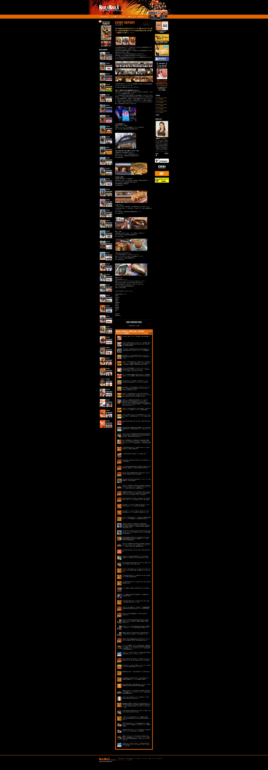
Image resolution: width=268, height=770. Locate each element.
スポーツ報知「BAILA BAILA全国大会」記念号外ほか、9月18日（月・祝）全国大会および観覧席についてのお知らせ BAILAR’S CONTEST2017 (136, 467)
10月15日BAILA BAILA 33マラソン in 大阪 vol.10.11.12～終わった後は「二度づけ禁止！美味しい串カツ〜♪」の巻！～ (135, 601)
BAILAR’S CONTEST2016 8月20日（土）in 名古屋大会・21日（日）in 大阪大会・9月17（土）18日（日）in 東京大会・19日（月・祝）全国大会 (136, 659)
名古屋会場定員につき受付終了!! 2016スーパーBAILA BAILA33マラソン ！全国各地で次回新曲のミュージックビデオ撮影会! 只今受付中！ (136, 678)
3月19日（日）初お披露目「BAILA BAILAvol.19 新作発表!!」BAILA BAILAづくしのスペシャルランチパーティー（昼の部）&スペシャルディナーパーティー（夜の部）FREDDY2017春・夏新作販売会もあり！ (136, 545)
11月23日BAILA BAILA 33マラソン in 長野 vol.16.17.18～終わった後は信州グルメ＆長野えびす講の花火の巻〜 (136, 576)
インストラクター (144, 758)
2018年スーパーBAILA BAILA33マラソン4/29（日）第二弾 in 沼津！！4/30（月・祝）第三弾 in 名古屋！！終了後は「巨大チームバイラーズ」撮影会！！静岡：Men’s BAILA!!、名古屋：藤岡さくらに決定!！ (136, 395)
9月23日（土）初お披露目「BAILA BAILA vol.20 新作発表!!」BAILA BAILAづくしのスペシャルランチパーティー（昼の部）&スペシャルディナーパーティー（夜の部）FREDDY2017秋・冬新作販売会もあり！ (136, 487)
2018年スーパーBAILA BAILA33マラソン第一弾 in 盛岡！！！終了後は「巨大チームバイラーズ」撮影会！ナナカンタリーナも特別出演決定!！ (136, 409)
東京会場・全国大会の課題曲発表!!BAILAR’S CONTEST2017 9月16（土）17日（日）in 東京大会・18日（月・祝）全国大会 (136, 473)
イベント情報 (137, 758)
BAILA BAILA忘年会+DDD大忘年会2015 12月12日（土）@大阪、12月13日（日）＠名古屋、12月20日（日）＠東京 (136, 711)
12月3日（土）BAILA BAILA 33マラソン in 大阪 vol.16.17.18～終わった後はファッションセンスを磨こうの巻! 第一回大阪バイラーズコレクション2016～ (136, 570)
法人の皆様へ (130, 759)
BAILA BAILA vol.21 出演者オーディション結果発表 (162, 111)
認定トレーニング (152, 758)
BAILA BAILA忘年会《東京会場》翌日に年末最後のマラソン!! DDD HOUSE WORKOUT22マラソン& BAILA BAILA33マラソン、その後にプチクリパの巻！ (136, 429)
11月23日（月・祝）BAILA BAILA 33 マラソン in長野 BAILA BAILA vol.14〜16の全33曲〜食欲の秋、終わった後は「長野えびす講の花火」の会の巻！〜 (136, 718)
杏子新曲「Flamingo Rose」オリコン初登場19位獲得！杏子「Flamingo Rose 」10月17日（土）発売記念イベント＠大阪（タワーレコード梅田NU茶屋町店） (136, 724)
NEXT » (140, 322)
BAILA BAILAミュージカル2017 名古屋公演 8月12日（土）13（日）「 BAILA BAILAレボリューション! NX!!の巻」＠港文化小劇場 (136, 505)
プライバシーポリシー (122, 759)
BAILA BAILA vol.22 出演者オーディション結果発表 (162, 108)
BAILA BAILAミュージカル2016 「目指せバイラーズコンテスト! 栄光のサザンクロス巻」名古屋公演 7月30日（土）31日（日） (136, 666)
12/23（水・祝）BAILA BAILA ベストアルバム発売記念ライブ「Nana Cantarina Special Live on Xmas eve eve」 (135, 697)
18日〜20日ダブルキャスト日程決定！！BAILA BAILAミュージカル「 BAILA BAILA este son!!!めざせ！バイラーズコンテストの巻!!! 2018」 (135, 381)
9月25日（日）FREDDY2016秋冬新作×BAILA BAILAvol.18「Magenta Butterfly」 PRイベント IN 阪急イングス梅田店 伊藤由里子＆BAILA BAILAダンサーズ (135, 621)
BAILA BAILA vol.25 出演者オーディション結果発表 (162, 98)
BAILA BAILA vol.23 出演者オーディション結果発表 (162, 105)
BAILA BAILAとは (130, 758)
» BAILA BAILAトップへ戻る (134, 325)
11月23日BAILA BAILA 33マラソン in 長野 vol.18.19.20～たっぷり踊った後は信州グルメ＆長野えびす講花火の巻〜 (136, 448)
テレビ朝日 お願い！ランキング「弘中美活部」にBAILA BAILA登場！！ (136, 336)
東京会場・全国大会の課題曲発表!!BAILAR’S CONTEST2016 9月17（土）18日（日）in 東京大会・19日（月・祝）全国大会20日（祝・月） (136, 639)
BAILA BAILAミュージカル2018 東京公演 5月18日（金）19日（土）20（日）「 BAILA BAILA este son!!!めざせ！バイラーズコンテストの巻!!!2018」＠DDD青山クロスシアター (136, 388)
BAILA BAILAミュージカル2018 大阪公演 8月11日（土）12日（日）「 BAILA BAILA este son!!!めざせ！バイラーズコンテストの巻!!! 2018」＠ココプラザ (136, 357)
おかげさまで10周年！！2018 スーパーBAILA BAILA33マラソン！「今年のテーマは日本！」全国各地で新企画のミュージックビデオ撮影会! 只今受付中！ (136, 416)
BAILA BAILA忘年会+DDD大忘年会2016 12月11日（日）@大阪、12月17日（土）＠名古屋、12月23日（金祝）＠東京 (136, 563)
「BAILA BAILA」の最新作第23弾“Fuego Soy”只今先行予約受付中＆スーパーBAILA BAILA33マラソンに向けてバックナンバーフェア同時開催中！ (136, 350)
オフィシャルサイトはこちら (161, 151)
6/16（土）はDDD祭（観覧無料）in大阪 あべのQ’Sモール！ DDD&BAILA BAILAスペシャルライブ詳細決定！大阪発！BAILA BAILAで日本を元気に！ (136, 375)
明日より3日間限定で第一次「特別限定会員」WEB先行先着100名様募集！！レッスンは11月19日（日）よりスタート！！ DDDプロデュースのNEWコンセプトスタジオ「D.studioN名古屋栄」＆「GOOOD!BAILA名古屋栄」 (136, 442)
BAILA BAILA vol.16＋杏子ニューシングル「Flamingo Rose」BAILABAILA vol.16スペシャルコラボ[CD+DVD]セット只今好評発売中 (136, 730)
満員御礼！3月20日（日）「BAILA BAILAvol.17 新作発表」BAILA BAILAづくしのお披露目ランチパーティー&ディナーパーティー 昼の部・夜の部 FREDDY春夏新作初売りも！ (136, 692)
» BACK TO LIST (134, 322)
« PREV (128, 322)
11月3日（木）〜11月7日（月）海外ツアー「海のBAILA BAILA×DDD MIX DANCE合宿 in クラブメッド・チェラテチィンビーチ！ (136, 653)
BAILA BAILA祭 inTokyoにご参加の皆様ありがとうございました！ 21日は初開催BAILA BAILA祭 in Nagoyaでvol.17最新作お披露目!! (136, 685)
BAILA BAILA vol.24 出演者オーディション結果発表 (162, 102)
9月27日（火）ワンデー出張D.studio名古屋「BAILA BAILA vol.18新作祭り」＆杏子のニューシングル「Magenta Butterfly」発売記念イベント (136, 627)
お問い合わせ (159, 758)
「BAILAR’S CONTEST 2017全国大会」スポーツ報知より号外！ (134, 453)
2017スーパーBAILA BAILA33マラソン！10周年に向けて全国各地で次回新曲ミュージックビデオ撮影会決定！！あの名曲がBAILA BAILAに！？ (136, 518)
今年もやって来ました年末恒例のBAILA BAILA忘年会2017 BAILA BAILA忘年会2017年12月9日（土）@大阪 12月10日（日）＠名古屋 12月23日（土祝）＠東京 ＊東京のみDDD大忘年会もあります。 (136, 435)
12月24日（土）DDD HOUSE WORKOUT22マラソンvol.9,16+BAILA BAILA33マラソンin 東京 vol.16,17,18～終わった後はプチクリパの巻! (135, 557)
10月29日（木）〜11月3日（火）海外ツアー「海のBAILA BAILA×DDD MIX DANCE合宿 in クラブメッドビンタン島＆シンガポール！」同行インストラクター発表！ (136, 744)
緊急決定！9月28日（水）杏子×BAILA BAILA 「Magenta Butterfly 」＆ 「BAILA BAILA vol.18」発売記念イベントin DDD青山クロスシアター (135, 633)
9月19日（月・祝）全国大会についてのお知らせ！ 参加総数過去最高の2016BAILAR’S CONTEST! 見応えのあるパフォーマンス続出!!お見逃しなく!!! (136, 608)
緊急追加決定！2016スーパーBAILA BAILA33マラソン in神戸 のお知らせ (136, 671)
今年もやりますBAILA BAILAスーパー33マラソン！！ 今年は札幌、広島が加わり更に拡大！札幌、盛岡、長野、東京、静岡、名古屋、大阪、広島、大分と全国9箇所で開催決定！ (136, 344)
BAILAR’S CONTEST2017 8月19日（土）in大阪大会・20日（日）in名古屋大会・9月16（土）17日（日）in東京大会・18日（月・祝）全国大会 (136, 499)
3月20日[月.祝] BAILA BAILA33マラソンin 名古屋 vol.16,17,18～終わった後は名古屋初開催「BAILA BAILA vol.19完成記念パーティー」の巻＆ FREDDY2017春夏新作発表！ (136, 538)
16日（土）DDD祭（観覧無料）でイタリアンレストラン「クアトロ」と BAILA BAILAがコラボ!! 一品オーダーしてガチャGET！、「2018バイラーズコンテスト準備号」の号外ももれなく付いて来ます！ (136, 369)
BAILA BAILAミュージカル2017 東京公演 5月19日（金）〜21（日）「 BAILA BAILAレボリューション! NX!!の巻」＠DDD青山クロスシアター (136, 511)
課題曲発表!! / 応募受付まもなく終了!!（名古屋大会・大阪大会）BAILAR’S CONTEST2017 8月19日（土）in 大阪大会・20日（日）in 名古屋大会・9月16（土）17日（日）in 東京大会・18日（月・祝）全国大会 (136, 493)
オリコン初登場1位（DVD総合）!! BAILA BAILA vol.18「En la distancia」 (136, 588)
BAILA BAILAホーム (121, 758)
